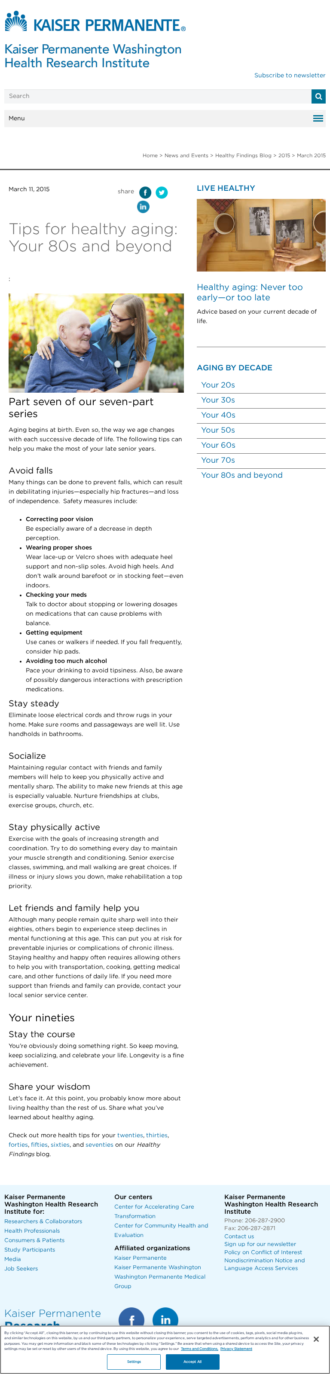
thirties (157, 1136)
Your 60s (218, 445)
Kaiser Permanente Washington (157, 1267)
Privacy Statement (236, 1349)
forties (18, 1145)
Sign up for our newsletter (260, 1244)
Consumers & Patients (34, 1240)
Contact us (239, 1237)
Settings (134, 1362)
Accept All (192, 1362)
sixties (60, 1145)
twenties (130, 1136)
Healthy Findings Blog (243, 155)
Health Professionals (32, 1231)
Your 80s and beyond (242, 475)
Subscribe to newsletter (290, 76)
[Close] (316, 1339)
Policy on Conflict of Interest (263, 1252)
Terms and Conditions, (199, 1349)
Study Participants (29, 1250)
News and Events (186, 155)
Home (150, 155)
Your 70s (218, 460)
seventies (99, 1145)
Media (12, 1259)
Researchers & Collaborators (43, 1221)
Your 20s (218, 385)
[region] (165, 1349)
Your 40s (218, 415)
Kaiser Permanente (140, 1258)
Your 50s (218, 430)
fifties (39, 1145)
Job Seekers (21, 1269)
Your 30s (218, 400)
